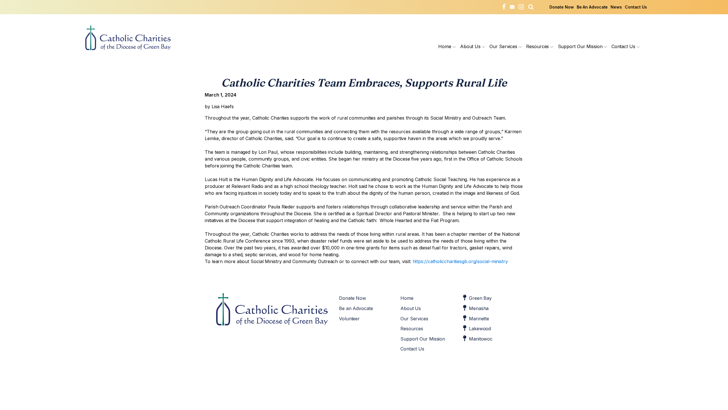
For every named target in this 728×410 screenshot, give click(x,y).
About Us (470, 46)
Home (444, 46)
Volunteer (349, 318)
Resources (537, 46)
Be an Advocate (356, 308)
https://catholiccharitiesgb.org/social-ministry (460, 261)
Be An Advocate (592, 7)
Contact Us (636, 7)
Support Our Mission (580, 46)
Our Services (503, 46)
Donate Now (561, 7)
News (616, 7)
